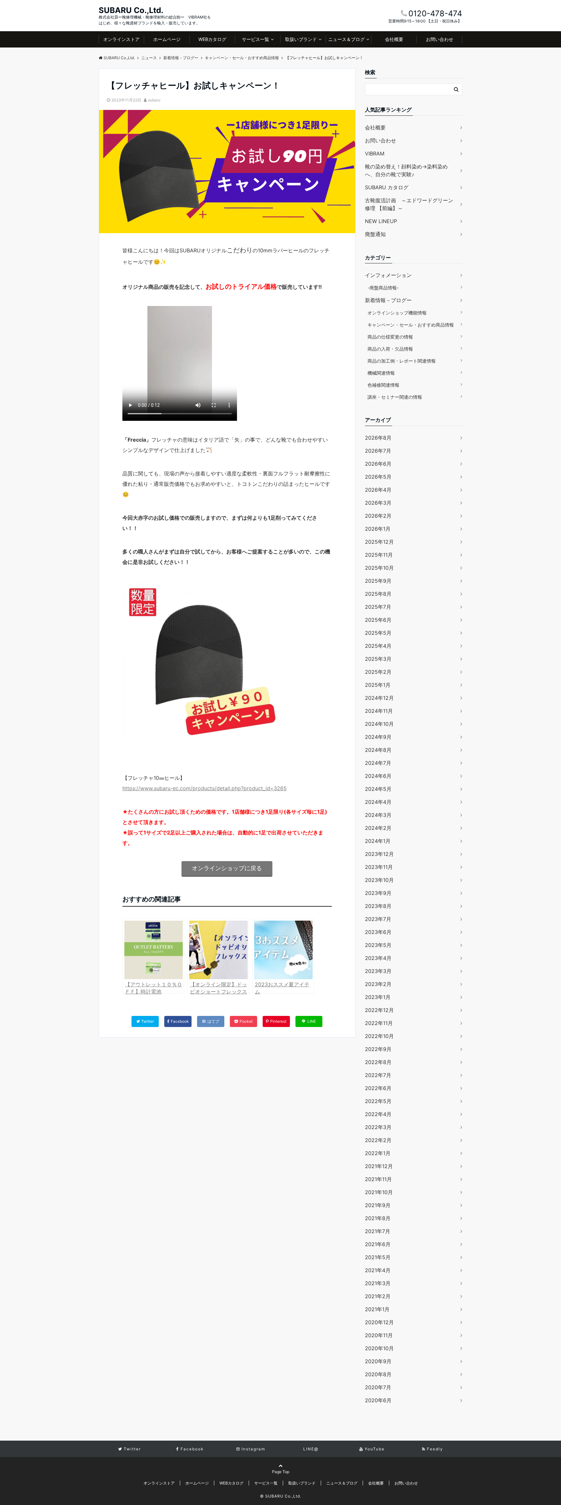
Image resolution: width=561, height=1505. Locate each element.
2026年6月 (378, 463)
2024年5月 (378, 789)
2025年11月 (379, 555)
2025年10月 (379, 568)
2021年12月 (379, 1166)
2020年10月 (379, 1348)
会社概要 (394, 39)
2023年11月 (379, 867)
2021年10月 (379, 1192)
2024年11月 (379, 711)
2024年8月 (378, 750)
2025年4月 (378, 646)
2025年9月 (378, 581)
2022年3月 (378, 1127)
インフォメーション (388, 275)
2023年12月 (379, 854)
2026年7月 (378, 450)
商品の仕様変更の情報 (390, 337)
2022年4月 (378, 1114)
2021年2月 (378, 1296)
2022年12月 (379, 1010)
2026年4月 (378, 489)
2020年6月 (378, 1400)
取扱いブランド (301, 39)
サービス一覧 (255, 39)
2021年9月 (378, 1205)
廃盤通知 (375, 234)
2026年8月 (378, 437)
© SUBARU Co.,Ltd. (280, 1496)
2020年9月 (378, 1361)
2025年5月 (378, 633)
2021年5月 (378, 1257)
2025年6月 (378, 620)
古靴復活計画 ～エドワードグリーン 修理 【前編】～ (409, 204)
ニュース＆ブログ (346, 39)
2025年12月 (379, 542)
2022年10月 (379, 1036)
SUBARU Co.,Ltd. (131, 10)
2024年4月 (378, 802)
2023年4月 (378, 958)
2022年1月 (378, 1153)
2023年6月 (378, 932)
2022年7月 (378, 1075)
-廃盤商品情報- (383, 287)
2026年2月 (378, 516)
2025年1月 (378, 685)
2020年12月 (379, 1322)
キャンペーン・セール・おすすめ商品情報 (411, 324)
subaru (154, 100)
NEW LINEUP (381, 221)
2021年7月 (377, 1231)
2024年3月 (378, 815)
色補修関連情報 (383, 385)
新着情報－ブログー (388, 300)
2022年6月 (378, 1088)
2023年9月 (378, 893)
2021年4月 (378, 1270)
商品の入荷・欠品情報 (390, 349)
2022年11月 (379, 1023)
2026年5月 (378, 476)
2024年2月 (378, 828)
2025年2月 (378, 672)
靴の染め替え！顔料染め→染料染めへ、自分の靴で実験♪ (406, 170)
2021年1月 (377, 1309)
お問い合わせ (439, 39)
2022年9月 (378, 1049)
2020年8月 (378, 1374)
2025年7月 (378, 607)
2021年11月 (378, 1179)
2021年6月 (378, 1244)
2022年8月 (378, 1062)
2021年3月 (378, 1283)
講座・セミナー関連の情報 (395, 397)
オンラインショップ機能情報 (397, 312)
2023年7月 (378, 919)
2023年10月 (379, 880)
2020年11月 (379, 1335)
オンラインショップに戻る (227, 868)
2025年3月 (378, 659)
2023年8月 (378, 906)
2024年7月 (378, 763)
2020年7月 (378, 1387)
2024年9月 (378, 737)
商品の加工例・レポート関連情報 (402, 361)
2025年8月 (378, 594)
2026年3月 (378, 502)
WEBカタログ (212, 39)
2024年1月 (378, 841)
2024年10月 (379, 724)
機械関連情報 (381, 373)
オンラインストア (121, 39)
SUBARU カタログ (386, 187)
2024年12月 (379, 698)
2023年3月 (378, 971)
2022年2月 (378, 1140)
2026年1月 (378, 529)
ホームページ (167, 39)
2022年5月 (378, 1101)
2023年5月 (378, 945)
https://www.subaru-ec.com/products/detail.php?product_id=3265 (204, 788)
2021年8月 (378, 1218)
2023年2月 (378, 984)
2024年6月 (378, 776)
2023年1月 (378, 997)
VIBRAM (374, 153)
